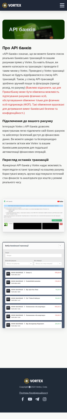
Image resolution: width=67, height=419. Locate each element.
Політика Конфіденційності (33, 393)
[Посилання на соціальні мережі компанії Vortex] (25, 399)
